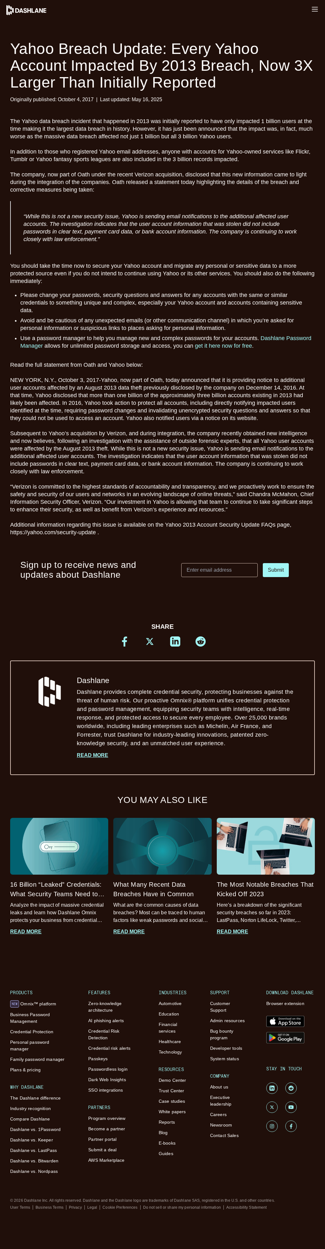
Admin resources (227, 1020)
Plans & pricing (25, 1069)
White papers (172, 1111)
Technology (170, 1052)
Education (169, 1013)
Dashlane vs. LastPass (33, 1150)
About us (219, 1086)
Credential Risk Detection (103, 1034)
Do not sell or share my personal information (182, 1207)
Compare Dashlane (30, 1118)
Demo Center (172, 1080)
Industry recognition (30, 1108)
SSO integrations (105, 1090)
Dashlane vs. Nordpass (34, 1171)
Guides (166, 1153)
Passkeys (98, 1058)
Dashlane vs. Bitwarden (34, 1160)
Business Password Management (30, 1018)
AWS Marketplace (106, 1160)
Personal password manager (29, 1045)
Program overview (106, 1118)
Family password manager (37, 1059)
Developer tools (226, 1048)
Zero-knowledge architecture (105, 1007)
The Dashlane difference (35, 1098)
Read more (92, 755)
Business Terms (49, 1207)
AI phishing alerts (106, 1020)
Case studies (172, 1101)
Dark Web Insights (107, 1079)
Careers (218, 1114)
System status (224, 1058)
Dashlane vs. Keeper (31, 1139)
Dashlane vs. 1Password (35, 1129)
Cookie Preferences (120, 1207)
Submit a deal (102, 1149)
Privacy (75, 1207)
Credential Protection (31, 1031)
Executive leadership (220, 1101)
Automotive (170, 1003)
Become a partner (106, 1128)
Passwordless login (108, 1069)
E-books (167, 1143)
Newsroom (221, 1124)
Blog (163, 1132)
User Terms (20, 1207)
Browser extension (285, 1003)
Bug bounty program (221, 1034)
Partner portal (102, 1139)
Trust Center (171, 1090)
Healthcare (170, 1041)
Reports (167, 1122)
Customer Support (220, 1007)
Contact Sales (224, 1135)
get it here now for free (223, 346)
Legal (92, 1207)
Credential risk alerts (109, 1048)
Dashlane (185, 711)
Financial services (168, 1028)
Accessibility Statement (246, 1207)
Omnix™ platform (34, 1003)
